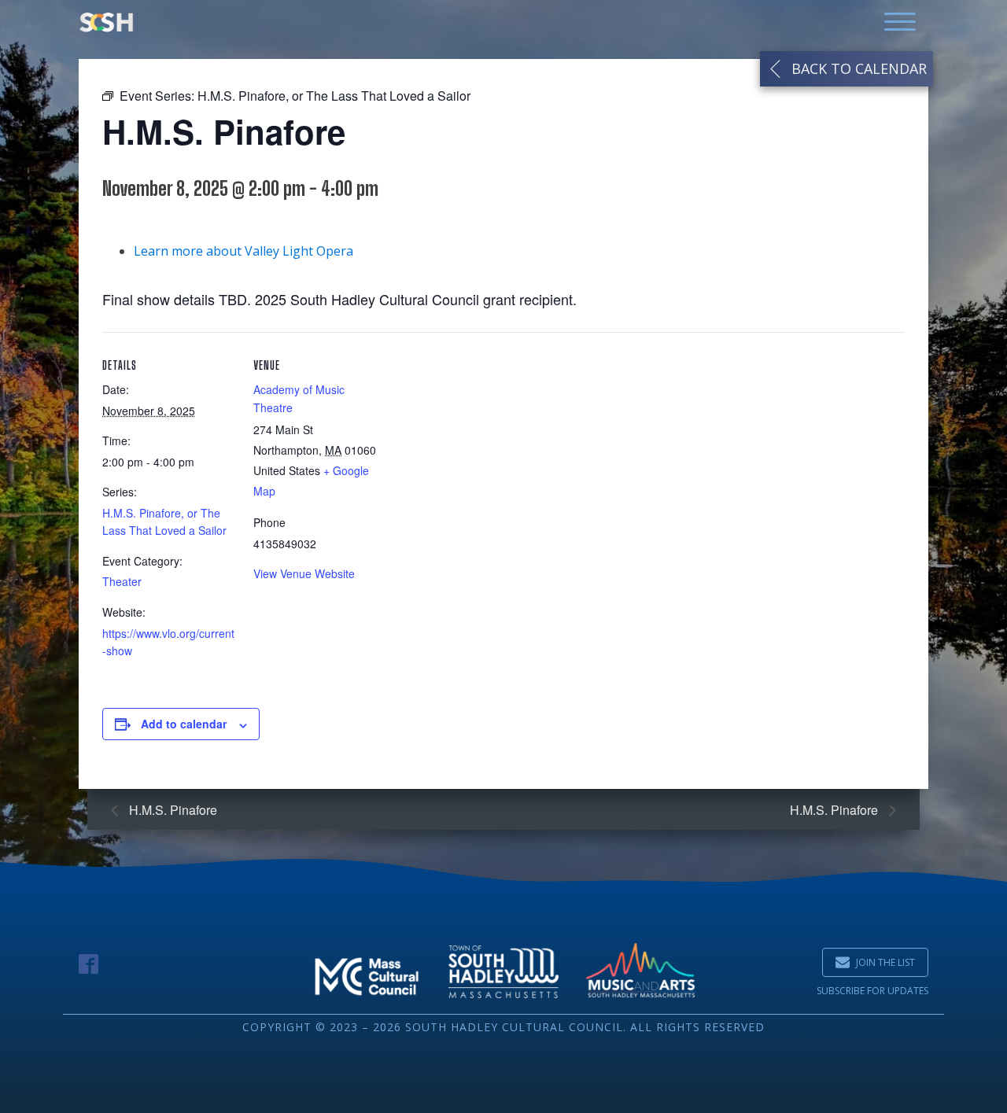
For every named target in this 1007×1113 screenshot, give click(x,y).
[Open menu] (900, 22)
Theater (122, 581)
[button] (875, 962)
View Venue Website (304, 573)
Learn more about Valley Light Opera (243, 251)
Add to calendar (184, 724)
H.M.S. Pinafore (171, 810)
